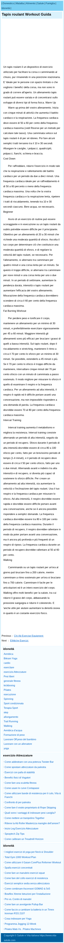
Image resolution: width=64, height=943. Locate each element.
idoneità (5, 8)
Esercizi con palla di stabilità (20, 772)
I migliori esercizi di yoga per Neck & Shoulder (29, 852)
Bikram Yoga (10, 658)
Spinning (8, 699)
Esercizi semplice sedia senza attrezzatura (27, 883)
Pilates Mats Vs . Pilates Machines (23, 929)
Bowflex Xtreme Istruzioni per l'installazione (27, 894)
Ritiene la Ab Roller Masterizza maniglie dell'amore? (32, 823)
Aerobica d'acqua (13, 730)
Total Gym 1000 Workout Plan (20, 857)
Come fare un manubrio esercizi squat (25, 873)
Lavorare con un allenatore (18, 744)
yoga (6, 748)
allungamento (11, 717)
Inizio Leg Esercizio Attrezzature (21, 828)
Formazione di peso (14, 735)
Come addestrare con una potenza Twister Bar (29, 762)
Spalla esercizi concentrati (18, 867)
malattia (20, 3)
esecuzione (10, 694)
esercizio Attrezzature (15, 672)
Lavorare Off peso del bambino (20, 739)
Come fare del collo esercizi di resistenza (26, 878)
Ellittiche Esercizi (19, 640)
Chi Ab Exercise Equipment (29, 636)
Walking (8, 726)
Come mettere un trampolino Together (24, 818)
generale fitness (12, 681)
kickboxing (9, 685)
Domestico (8, 3)
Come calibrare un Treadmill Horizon (24, 839)
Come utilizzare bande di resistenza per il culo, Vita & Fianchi (33, 795)
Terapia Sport (11, 708)
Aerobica (8, 654)
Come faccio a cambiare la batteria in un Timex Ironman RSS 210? (29, 911)
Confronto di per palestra (18, 802)
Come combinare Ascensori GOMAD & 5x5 (27, 888)
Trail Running (11, 721)
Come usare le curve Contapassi (22, 788)
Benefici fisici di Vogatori (18, 777)
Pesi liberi (9, 676)
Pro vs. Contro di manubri (18, 899)
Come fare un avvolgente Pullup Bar (24, 904)
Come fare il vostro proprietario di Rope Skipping (30, 807)
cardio (7, 663)
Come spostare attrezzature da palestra (25, 767)
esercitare (9, 667)
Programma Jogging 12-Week (20, 924)
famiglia (50, 3)
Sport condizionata (14, 703)
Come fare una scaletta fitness (20, 783)
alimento (30, 3)
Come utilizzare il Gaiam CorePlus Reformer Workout (33, 862)
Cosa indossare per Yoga (18, 918)
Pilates (7, 690)
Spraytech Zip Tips (14, 834)
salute (40, 3)
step (6, 712)
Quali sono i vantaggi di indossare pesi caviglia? (30, 813)
